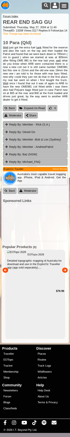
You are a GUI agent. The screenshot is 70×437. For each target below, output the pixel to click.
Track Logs (44, 365)
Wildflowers (45, 371)
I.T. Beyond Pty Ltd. (25, 429)
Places (42, 353)
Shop (6, 377)
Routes (42, 359)
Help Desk (44, 390)
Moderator (15, 115)
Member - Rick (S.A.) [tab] (29, 124)
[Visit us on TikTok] (34, 423)
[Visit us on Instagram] (14, 423)
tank (39, 47)
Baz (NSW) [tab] (23, 154)
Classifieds (10, 408)
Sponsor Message (60, 169)
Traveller (8, 353)
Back (12, 108)
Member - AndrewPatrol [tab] (31, 146)
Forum (7, 396)
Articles (42, 377)
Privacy (53, 402)
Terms (41, 402)
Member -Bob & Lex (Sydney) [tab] (35, 139)
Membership (10, 371)
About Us (43, 396)
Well (5, 47)
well (58, 60)
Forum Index (10, 16)
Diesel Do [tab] (22, 132)
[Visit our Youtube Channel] (24, 423)
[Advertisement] (35, 222)
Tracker (8, 365)
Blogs (6, 402)
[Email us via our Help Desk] (54, 423)
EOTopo (8, 359)
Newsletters (10, 390)
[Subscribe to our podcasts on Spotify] (44, 423)
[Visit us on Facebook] (5, 423)
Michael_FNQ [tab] (24, 161)
